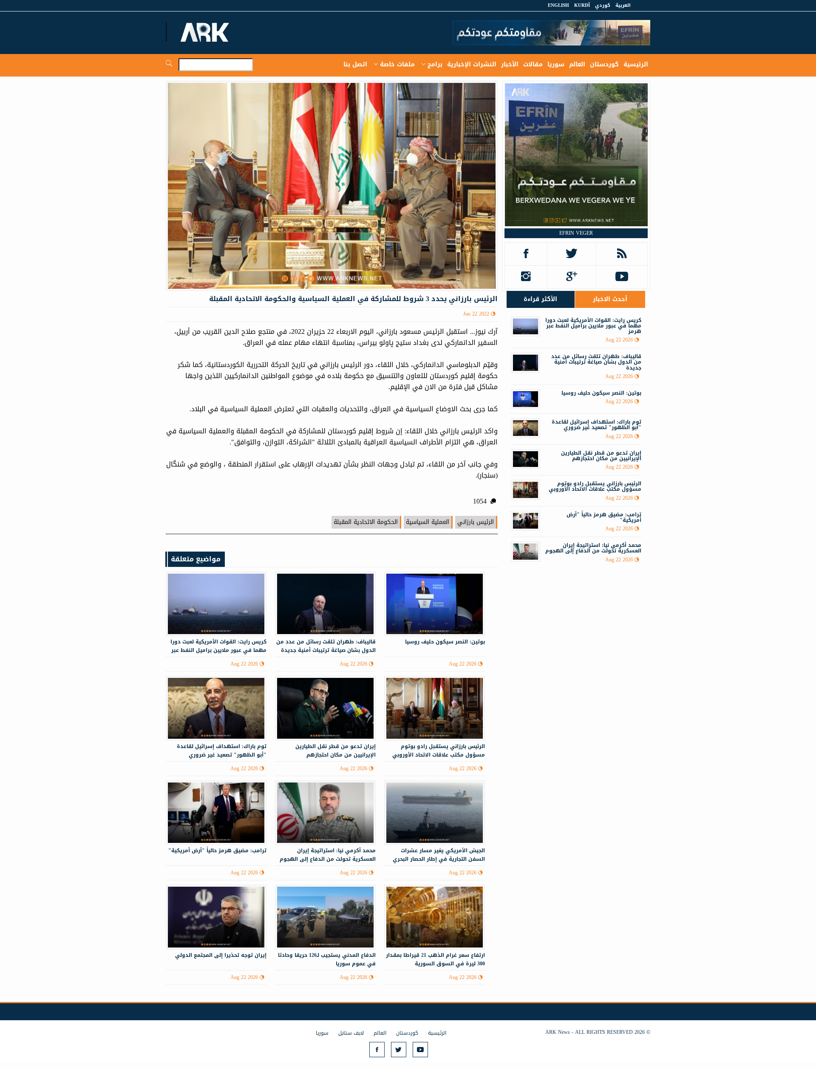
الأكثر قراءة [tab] (540, 299)
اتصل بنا (355, 64)
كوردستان (604, 64)
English (558, 5)
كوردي (602, 5)
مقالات (533, 64)
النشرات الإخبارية (471, 64)
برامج (435, 64)
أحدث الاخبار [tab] (610, 299)
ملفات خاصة (397, 64)
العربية (623, 5)
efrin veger (576, 233)
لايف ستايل (351, 1033)
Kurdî (582, 5)
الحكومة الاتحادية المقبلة (366, 522)
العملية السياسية (427, 522)
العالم (577, 64)
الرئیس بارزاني (475, 522)
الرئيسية (635, 64)
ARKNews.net (206, 32)
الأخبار (509, 64)
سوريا (555, 64)
